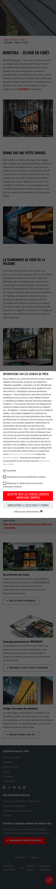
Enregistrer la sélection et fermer (28, 505)
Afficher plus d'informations (27, 511)
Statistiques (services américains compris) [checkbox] (26, 477)
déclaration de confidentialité (21, 454)
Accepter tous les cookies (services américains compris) (28, 496)
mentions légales (11, 457)
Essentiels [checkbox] (11, 470)
